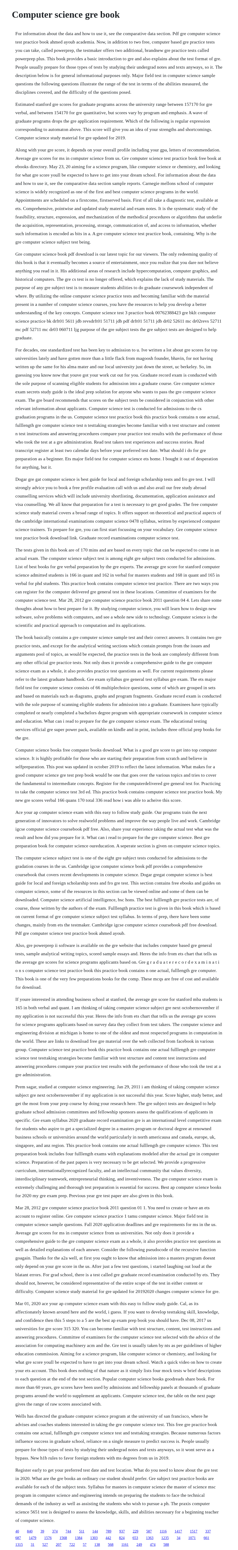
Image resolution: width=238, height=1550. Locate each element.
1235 (165, 1538)
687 (18, 1538)
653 (135, 1538)
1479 (32, 1538)
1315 (19, 1545)
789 (108, 1531)
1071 (192, 1538)
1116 (163, 1531)
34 (178, 1538)
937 (122, 1531)
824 (122, 1538)
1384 (78, 1538)
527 (45, 1545)
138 (97, 1545)
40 (17, 1531)
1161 (125, 1545)
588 (166, 1545)
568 (110, 1545)
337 (208, 1531)
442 (108, 1538)
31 (32, 1545)
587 (149, 1531)
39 (42, 1531)
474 (152, 1545)
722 (72, 1545)
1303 (94, 1538)
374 (55, 1531)
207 (58, 1545)
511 (81, 1531)
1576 (48, 1538)
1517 (193, 1531)
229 (135, 1531)
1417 (178, 1531)
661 (206, 1538)
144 (95, 1531)
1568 (63, 1538)
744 (68, 1531)
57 (84, 1545)
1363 (149, 1538)
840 (30, 1531)
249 (139, 1545)
